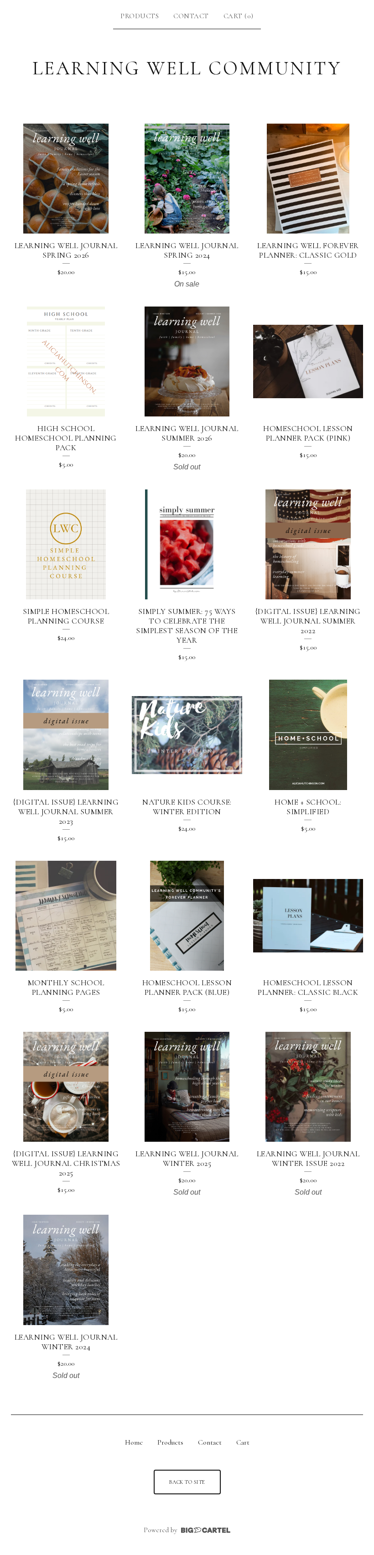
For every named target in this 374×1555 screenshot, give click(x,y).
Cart (242, 1442)
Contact (191, 16)
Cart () (238, 16)
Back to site (187, 1482)
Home (134, 1442)
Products (139, 16)
